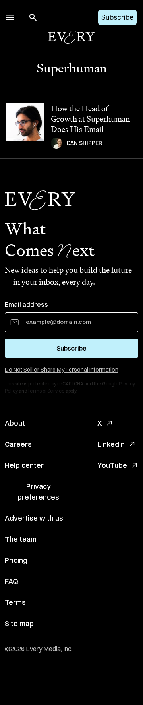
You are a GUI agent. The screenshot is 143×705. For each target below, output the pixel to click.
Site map (19, 623)
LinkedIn (111, 444)
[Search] (33, 17)
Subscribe (117, 17)
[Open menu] (10, 17)
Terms (15, 602)
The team (21, 539)
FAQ (11, 581)
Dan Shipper (84, 143)
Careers (18, 444)
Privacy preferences (38, 492)
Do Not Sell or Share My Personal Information (61, 369)
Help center (24, 465)
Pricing (16, 560)
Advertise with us (34, 518)
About (15, 423)
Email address (26, 304)
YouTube (112, 465)
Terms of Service (46, 391)
